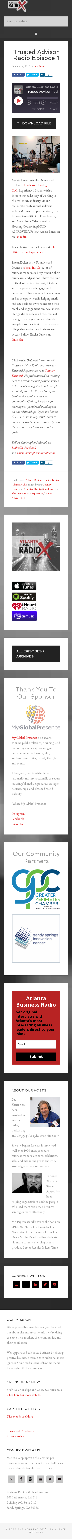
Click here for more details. (24, 1395)
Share (54, 109)
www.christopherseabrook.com (36, 453)
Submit (36, 1056)
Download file (36, 123)
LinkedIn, (18, 448)
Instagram (18, 814)
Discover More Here (20, 1416)
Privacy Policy (15, 1436)
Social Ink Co (32, 268)
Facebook (30, 448)
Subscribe (38, 109)
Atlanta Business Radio (38, 480)
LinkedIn (21, 237)
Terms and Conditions (20, 1431)
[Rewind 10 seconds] (29, 103)
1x (36, 102)
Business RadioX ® (36, 6)
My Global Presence (24, 738)
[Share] (42, 75)
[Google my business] (30, 1479)
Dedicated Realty (32, 489)
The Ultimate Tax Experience (27, 493)
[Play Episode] (18, 100)
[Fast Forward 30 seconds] (43, 103)
